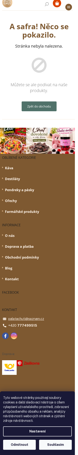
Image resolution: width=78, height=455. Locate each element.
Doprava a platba (19, 246)
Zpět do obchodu (39, 106)
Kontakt (12, 279)
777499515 (27, 325)
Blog (8, 268)
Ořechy (11, 200)
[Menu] (68, 7)
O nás (10, 235)
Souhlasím (55, 445)
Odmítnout (19, 445)
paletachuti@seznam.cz (26, 319)
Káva (9, 168)
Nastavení (37, 431)
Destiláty (12, 179)
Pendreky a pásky (19, 190)
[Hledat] (47, 4)
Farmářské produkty (22, 211)
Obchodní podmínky (22, 257)
